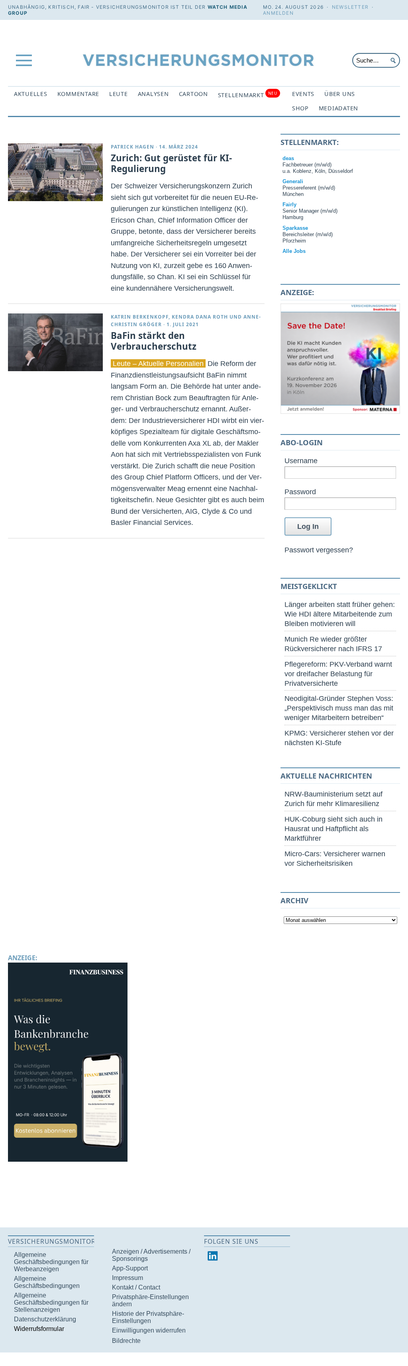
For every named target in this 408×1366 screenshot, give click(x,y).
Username (301, 460)
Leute (118, 94)
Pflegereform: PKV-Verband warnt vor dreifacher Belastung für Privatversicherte (338, 673)
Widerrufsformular (39, 1328)
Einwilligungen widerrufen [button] (149, 1330)
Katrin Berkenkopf (140, 316)
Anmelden (278, 13)
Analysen (153, 94)
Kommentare (78, 94)
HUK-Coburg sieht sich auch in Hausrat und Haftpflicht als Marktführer (333, 828)
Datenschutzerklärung (45, 1319)
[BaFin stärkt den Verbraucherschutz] (55, 342)
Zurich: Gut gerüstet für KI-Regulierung (171, 163)
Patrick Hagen (132, 146)
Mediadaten (338, 108)
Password (300, 491)
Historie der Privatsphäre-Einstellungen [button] (148, 1317)
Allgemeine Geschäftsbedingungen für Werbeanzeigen (51, 1261)
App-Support (130, 1268)
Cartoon (193, 94)
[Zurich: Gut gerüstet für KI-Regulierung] (55, 172)
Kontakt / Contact (136, 1287)
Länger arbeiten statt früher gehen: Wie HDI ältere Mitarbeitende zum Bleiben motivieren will (339, 614)
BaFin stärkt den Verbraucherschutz (153, 340)
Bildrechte (126, 1340)
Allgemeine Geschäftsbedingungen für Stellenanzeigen (51, 1302)
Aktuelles (30, 94)
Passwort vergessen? (318, 550)
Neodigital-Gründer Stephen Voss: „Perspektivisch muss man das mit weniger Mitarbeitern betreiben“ (338, 708)
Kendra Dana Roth (200, 316)
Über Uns (339, 94)
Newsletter (350, 7)
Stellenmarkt (247, 94)
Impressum (127, 1277)
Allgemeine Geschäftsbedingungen (47, 1282)
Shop (300, 108)
